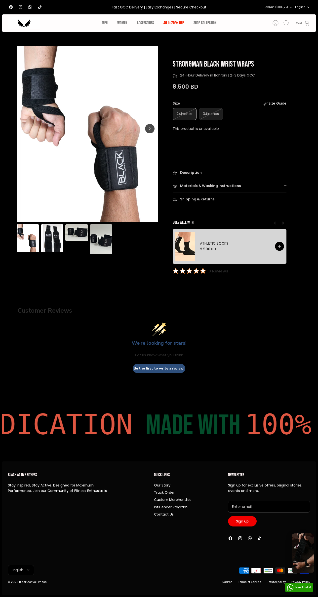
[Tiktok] (40, 7)
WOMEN (122, 23)
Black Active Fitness (33, 582)
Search (227, 582)
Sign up (242, 521)
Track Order (164, 492)
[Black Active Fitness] (24, 23)
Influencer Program (171, 507)
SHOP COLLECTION (205, 23)
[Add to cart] (279, 246)
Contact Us (164, 514)
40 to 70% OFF (173, 23)
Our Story (162, 485)
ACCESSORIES (145, 23)
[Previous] (282, 221)
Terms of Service (249, 582)
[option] (87, 134)
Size (176, 103)
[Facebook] (11, 7)
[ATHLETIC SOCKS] (185, 246)
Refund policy (276, 582)
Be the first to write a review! (159, 368)
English (300, 7)
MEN (105, 23)
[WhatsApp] (30, 7)
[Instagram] (20, 7)
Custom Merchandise (173, 499)
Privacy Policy (300, 582)
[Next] (149, 128)
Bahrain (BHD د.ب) (276, 7)
